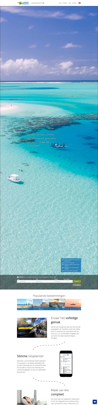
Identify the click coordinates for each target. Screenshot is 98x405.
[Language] (79, 3)
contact (74, 3)
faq (70, 3)
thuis (60, 3)
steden (65, 3)
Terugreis (77, 285)
